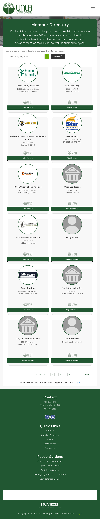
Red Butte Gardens (50, 470)
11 (69, 374)
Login (77, 382)
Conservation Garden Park (50, 461)
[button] (47, 56)
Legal (79, 513)
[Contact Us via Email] (52, 417)
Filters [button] (57, 56)
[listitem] (28, 87)
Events (50, 439)
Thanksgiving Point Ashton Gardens (50, 474)
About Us (50, 430)
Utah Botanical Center (50, 479)
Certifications (50, 443)
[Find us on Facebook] (47, 417)
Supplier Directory (50, 435)
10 (65, 374)
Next (88, 374)
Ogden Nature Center (50, 465)
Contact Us (50, 448)
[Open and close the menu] (65, 8)
